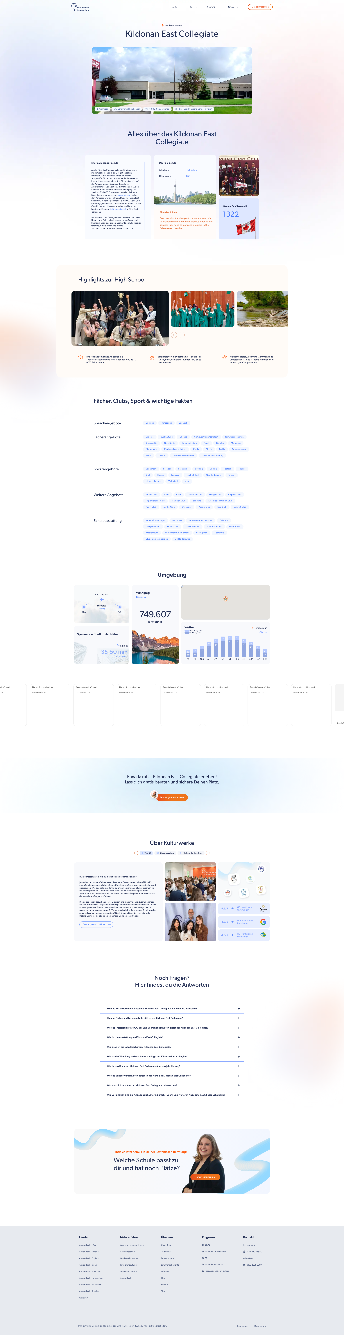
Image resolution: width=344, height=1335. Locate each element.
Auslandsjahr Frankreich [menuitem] (90, 1284)
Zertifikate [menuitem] (166, 1252)
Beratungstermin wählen (172, 797)
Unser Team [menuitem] (166, 1245)
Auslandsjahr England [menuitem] (89, 1258)
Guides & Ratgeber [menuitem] (129, 1258)
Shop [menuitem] (163, 1291)
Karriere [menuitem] (164, 1284)
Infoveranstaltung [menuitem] (128, 1265)
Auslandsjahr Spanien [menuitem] (89, 1291)
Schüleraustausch (118, 209)
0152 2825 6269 (254, 1265)
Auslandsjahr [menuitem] (126, 1278)
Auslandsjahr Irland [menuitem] (88, 1265)
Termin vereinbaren (205, 1177)
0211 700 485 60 (254, 1252)
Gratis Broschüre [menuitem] (127, 1252)
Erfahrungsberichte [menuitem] (170, 1265)
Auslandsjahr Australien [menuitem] (90, 1271)
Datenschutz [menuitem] (260, 1326)
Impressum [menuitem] (242, 1326)
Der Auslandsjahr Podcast (217, 1271)
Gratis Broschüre (260, 7)
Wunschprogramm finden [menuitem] (132, 1245)
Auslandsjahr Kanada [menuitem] (89, 1252)
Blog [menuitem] (163, 1278)
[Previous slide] (174, 335)
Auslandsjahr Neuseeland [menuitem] (91, 1278)
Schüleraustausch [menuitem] (128, 1271)
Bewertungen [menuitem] (167, 1258)
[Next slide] (182, 335)
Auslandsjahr (124, 195)
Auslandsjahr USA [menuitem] (87, 1245)
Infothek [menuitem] (165, 1271)
